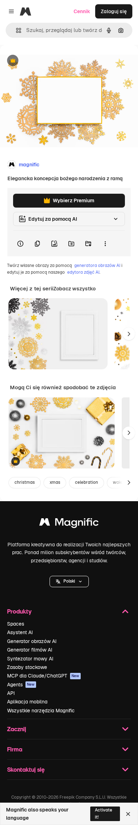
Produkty (19, 611)
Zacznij (16, 729)
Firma (14, 749)
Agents (21, 684)
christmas (25, 482)
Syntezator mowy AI (30, 658)
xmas (55, 482)
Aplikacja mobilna (27, 701)
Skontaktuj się (26, 769)
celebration (86, 482)
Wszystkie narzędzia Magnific (41, 710)
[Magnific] (69, 523)
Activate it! (103, 813)
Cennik (82, 11)
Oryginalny (48, 61)
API (11, 693)
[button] (69, 581)
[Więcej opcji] (105, 243)
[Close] (128, 814)
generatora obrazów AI (97, 265)
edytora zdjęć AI (83, 272)
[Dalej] (128, 333)
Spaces (15, 624)
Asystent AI (20, 632)
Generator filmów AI (29, 650)
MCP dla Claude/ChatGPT (43, 676)
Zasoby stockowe (27, 667)
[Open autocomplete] (15, 30)
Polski (69, 581)
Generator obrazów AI (32, 641)
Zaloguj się (114, 11)
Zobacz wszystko (74, 288)
